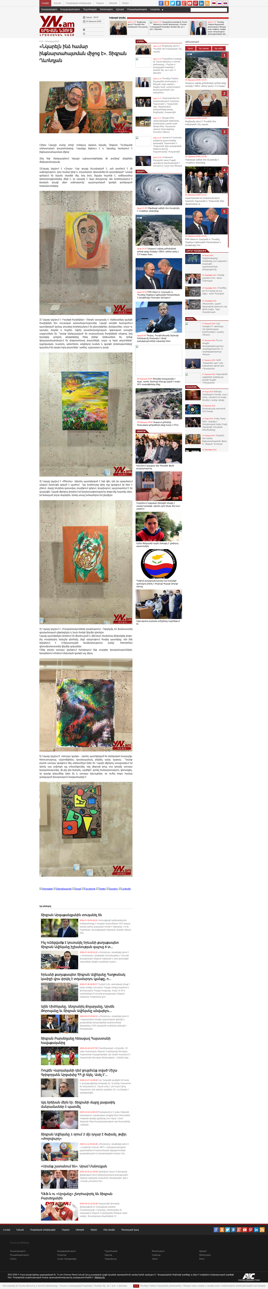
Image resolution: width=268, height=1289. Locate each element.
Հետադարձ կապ (130, 1229)
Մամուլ (190, 319)
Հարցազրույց (110, 1259)
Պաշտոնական (90, 9)
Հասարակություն (49, 9)
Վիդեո (125, 3)
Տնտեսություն (106, 9)
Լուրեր (45, 3)
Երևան (57, 3)
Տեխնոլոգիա (205, 1255)
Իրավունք (155, 9)
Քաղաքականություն (70, 9)
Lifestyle (113, 3)
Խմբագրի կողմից (117, 17)
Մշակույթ (191, 387)
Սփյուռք (141, 431)
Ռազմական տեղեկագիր (78, 3)
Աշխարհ (120, 9)
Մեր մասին (109, 1229)
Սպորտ (100, 3)
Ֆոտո (201, 1259)
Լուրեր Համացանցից (196, 251)
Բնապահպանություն (137, 9)
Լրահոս (140, 41)
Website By (100, 1277)
